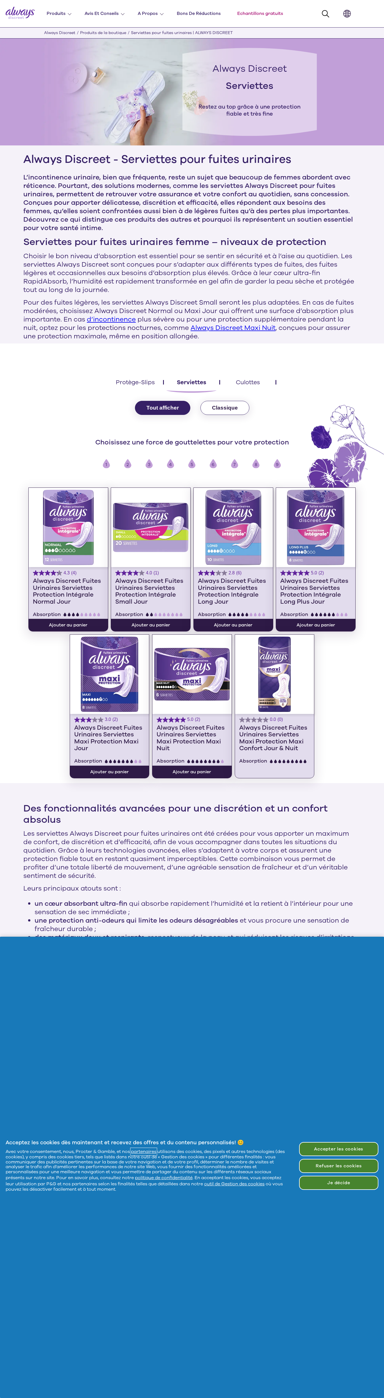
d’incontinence (111, 319)
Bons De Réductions (199, 13)
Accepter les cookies (338, 1149)
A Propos (148, 13)
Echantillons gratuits (260, 13)
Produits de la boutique (103, 32)
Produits (56, 13)
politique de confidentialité (164, 1178)
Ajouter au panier (68, 625)
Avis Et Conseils (102, 13)
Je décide (338, 1183)
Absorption (47, 614)
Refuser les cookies (339, 1166)
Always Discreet (59, 32)
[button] (327, 14)
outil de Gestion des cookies (234, 1184)
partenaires (143, 1151)
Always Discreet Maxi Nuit (233, 327)
